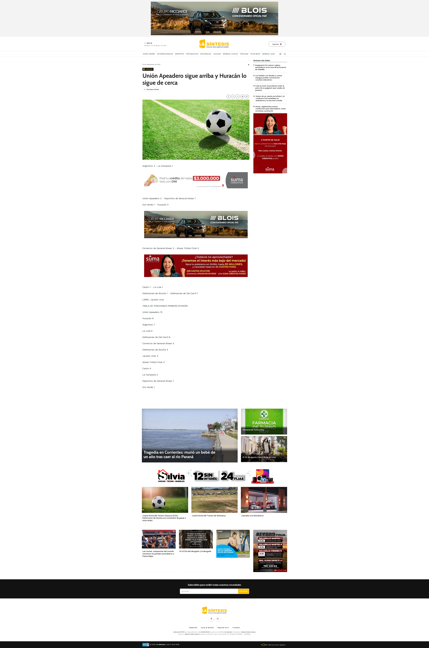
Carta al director (207, 627)
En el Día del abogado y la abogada (195, 551)
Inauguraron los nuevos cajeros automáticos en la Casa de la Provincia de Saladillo (270, 67)
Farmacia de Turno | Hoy (253, 429)
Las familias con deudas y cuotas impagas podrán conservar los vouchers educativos (268, 78)
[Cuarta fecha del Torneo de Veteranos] (214, 500)
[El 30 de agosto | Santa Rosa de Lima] (264, 449)
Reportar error (223, 627)
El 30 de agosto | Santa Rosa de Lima (259, 457)
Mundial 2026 (268, 54)
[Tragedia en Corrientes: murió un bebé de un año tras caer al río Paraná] (190, 435)
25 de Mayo (255, 54)
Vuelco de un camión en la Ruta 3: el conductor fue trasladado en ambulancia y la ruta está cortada (270, 98)
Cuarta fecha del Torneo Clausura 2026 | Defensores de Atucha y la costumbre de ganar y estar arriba (164, 518)
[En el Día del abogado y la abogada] (196, 539)
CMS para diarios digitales (276, 645)
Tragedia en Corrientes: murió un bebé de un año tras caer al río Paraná (179, 454)
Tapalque (244, 54)
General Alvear (230, 54)
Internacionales (165, 54)
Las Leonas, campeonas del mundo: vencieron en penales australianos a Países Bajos (158, 553)
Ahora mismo (149, 54)
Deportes (179, 54)
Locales (217, 54)
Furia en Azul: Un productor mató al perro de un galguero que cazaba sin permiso (270, 88)
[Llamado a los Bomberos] (264, 500)
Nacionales (205, 54)
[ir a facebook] (211, 618)
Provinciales (192, 54)
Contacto (236, 627)
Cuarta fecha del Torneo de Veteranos (209, 515)
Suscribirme (243, 591)
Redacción (193, 627)
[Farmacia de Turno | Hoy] (264, 422)
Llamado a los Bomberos (252, 515)
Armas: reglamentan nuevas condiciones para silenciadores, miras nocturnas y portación (270, 108)
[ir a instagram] (217, 618)
